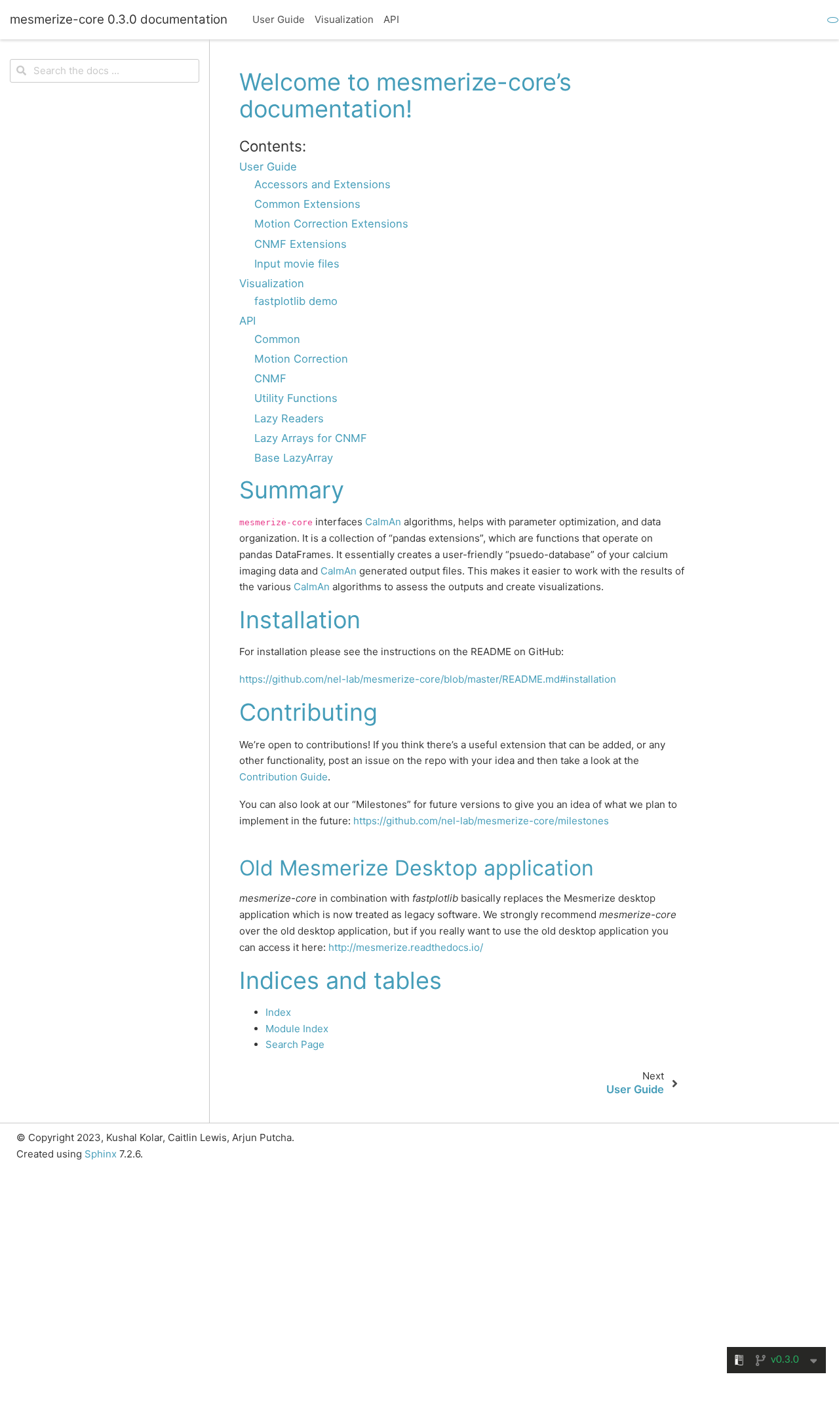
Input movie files (297, 263)
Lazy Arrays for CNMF (310, 438)
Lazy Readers (289, 418)
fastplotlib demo (296, 301)
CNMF (270, 378)
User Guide (278, 19)
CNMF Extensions (300, 244)
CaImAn (383, 521)
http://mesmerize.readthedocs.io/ (405, 947)
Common (277, 339)
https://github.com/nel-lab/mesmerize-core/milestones (481, 820)
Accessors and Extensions (322, 184)
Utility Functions (296, 398)
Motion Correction (301, 358)
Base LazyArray (293, 457)
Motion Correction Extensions (331, 223)
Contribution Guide (283, 777)
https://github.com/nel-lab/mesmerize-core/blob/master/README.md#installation (427, 679)
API (391, 19)
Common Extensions (307, 204)
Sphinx (101, 1154)
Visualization (344, 19)
